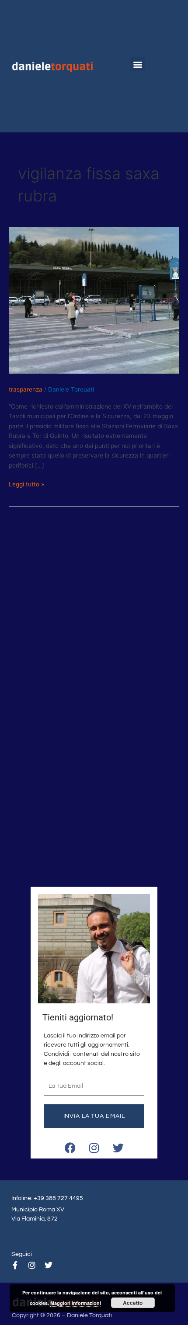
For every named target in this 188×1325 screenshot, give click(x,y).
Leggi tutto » (26, 483)
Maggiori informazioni (75, 1303)
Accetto (133, 1303)
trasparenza (25, 389)
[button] (137, 64)
